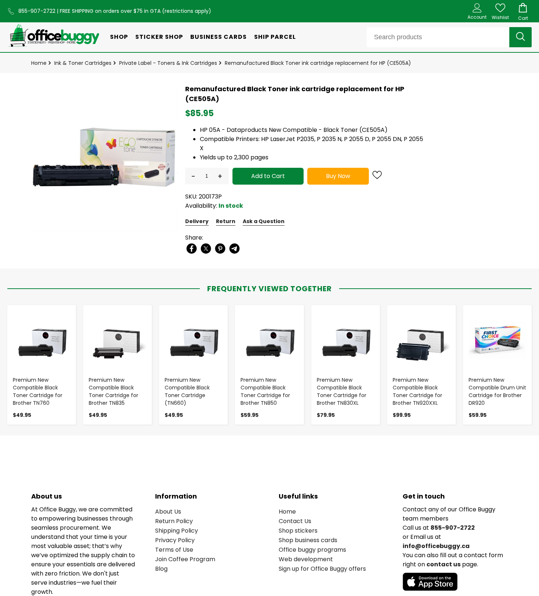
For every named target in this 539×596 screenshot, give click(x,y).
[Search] (520, 37)
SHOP (119, 37)
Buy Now (338, 176)
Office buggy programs (312, 549)
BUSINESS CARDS (218, 37)
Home (39, 63)
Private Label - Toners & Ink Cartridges (168, 63)
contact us (443, 564)
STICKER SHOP (159, 37)
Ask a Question (264, 221)
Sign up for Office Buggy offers (322, 568)
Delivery (197, 221)
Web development (306, 559)
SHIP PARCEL (275, 37)
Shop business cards (308, 540)
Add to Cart (268, 176)
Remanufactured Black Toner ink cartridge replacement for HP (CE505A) (318, 63)
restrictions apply (187, 11)
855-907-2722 (37, 11)
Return (225, 221)
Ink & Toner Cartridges (82, 63)
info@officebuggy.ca (436, 546)
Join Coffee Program (185, 559)
